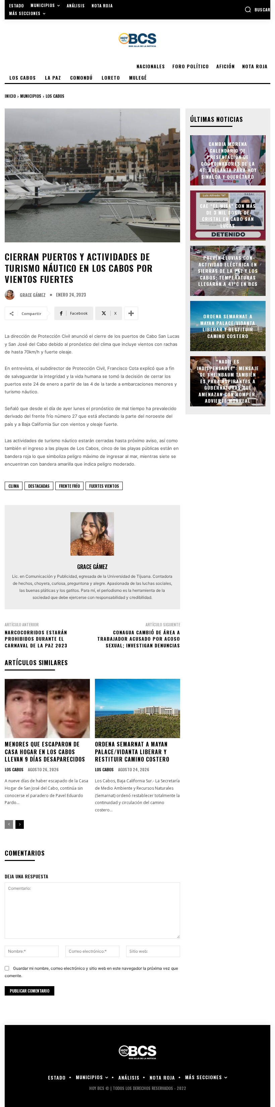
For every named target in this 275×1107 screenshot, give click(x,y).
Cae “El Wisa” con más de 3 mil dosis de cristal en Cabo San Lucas (228, 215)
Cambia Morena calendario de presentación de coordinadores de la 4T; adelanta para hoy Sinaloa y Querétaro (228, 160)
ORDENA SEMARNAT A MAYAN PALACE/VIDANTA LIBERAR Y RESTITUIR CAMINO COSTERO (132, 751)
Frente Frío (69, 486)
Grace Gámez (33, 295)
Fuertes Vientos (104, 486)
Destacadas (39, 486)
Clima (13, 486)
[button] (257, 9)
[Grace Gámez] (11, 295)
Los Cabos (55, 96)
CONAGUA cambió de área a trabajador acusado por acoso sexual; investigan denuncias (138, 639)
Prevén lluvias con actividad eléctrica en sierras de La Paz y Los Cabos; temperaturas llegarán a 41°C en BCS (228, 270)
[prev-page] (9, 824)
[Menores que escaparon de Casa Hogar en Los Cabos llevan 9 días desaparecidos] (47, 708)
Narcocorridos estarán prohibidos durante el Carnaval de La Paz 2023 (36, 639)
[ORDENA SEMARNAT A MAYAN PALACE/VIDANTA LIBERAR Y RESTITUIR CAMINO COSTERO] (137, 708)
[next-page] (19, 824)
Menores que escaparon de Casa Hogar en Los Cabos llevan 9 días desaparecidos (45, 751)
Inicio (10, 96)
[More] (131, 313)
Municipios (30, 96)
